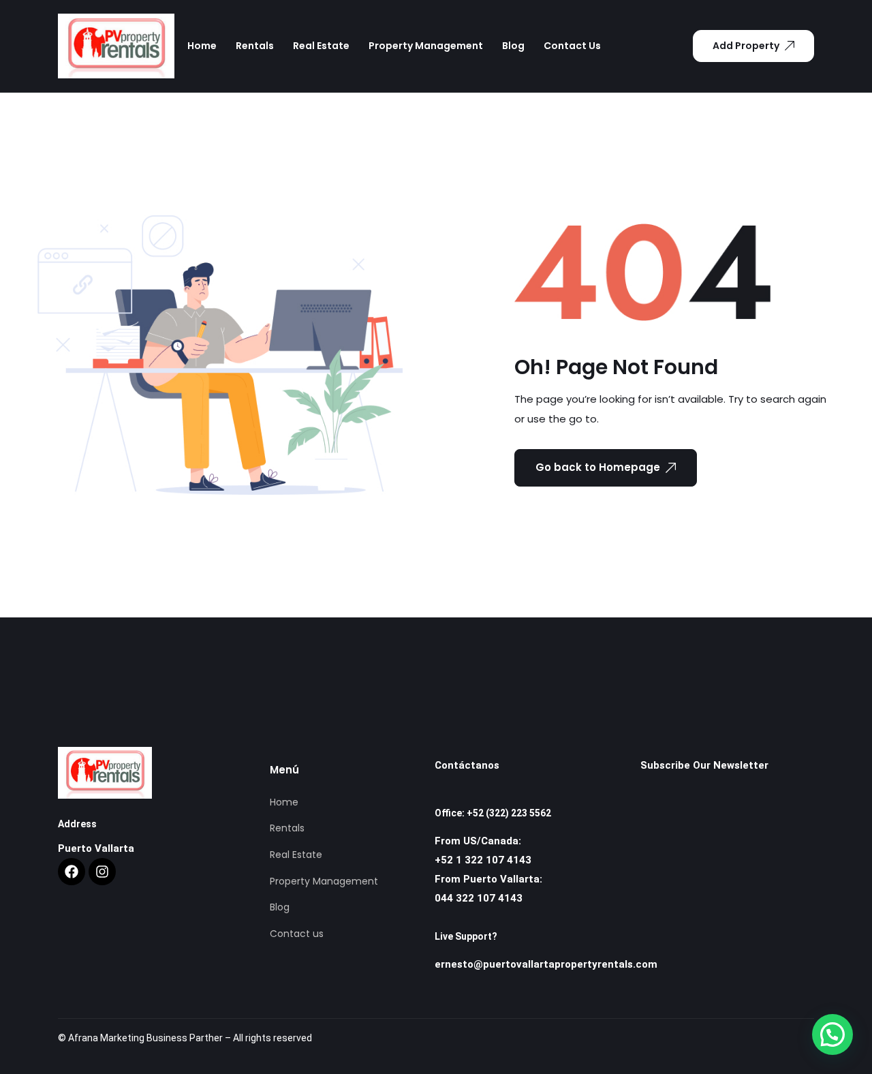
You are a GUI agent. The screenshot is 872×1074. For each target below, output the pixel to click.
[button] (832, 1034)
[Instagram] (102, 871)
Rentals (255, 45)
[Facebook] (71, 871)
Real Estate (321, 45)
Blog (513, 45)
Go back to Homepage (597, 467)
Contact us (572, 45)
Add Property (746, 45)
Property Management (426, 45)
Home (202, 45)
